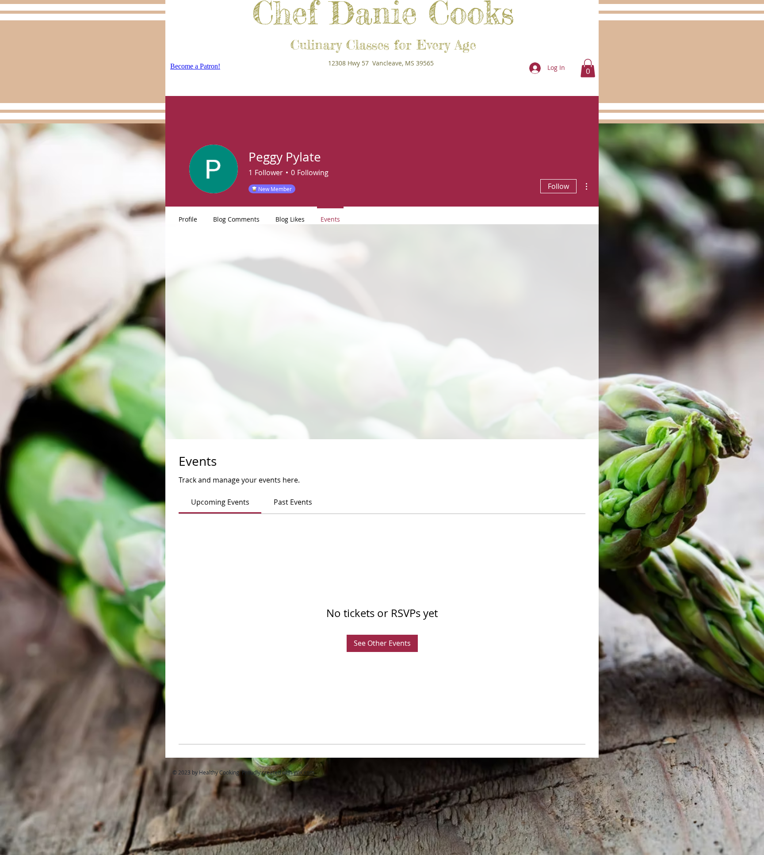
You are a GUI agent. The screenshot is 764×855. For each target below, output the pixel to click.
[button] (588, 68)
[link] (220, 502)
